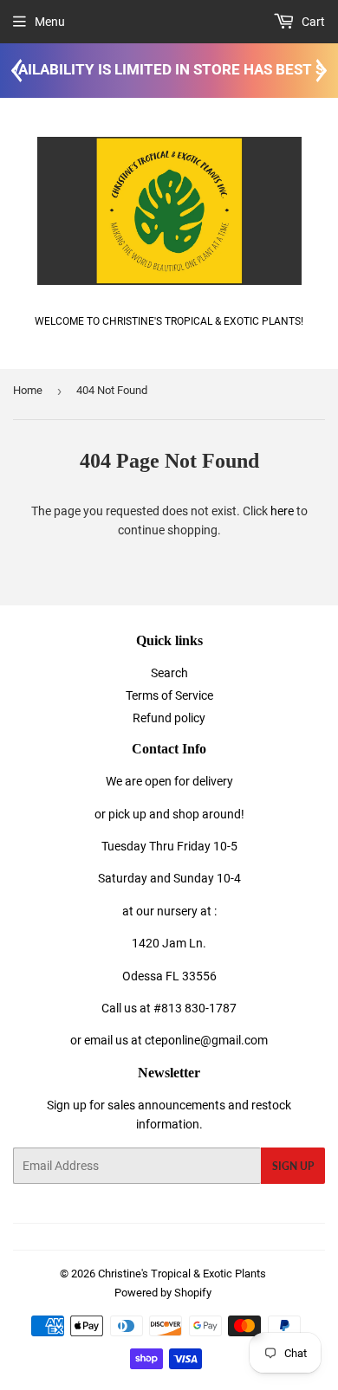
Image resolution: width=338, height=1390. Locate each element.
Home (27, 390)
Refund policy (169, 718)
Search (169, 673)
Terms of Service (169, 695)
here (282, 511)
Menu (50, 22)
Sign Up (293, 1166)
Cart (312, 22)
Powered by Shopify (162, 1292)
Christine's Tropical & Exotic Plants (182, 1273)
